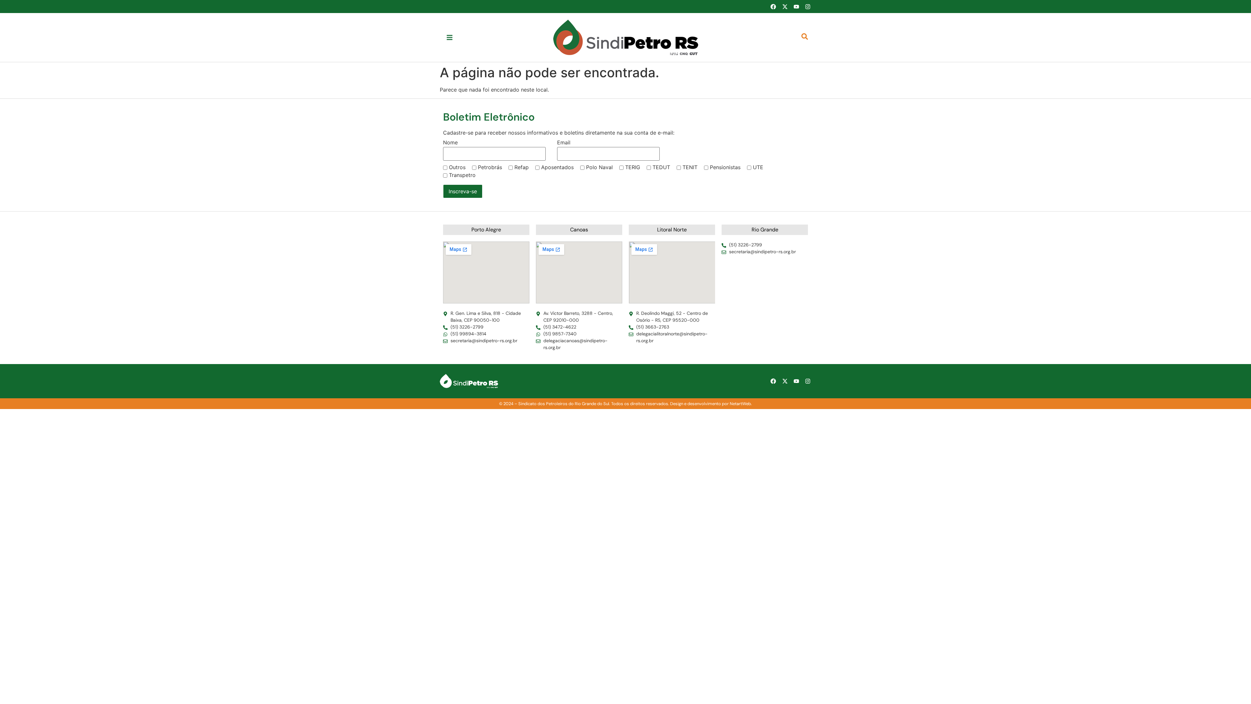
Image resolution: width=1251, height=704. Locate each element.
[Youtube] (796, 6)
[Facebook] (773, 6)
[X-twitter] (785, 6)
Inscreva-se (463, 191)
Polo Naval (599, 167)
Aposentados (557, 167)
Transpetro (462, 175)
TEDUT (661, 167)
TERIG (632, 167)
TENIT (690, 167)
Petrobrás (490, 167)
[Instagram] (808, 6)
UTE (758, 167)
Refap (521, 167)
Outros (457, 167)
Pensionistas (725, 167)
